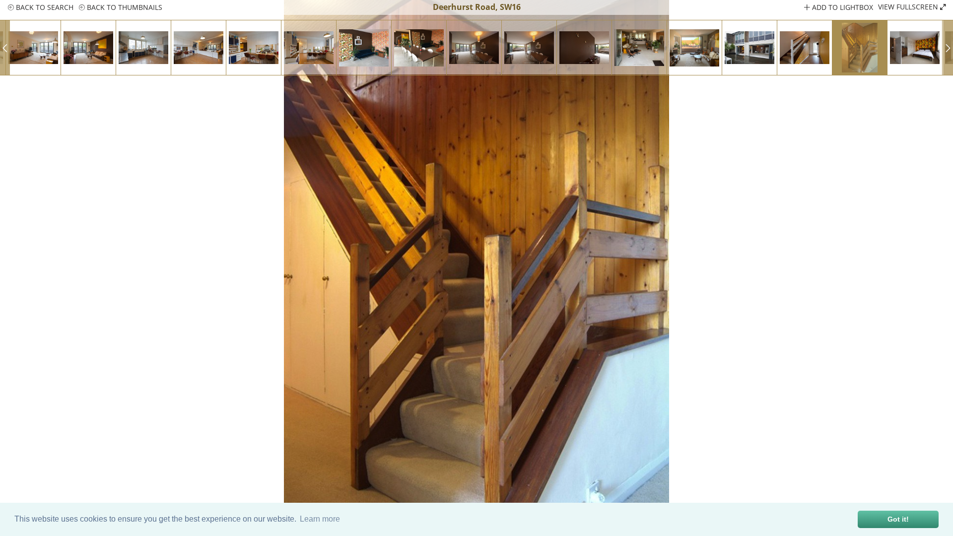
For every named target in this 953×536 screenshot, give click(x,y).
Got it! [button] (898, 519)
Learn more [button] (320, 519)
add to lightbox (841, 7)
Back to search (43, 7)
